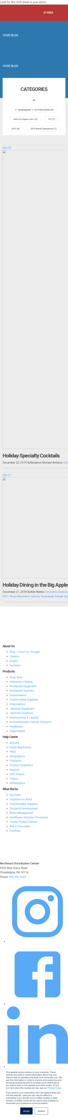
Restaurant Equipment (23, 686)
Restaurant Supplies (22, 690)
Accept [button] (26, 1110)
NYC (5, 596)
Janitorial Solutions (21, 713)
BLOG (14, 35)
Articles (14, 742)
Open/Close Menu (61, 13)
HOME (6, 35)
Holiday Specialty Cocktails (31, 456)
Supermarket (17, 731)
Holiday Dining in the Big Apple (35, 585)
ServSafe (15, 795)
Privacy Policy (54, 1087)
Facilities (15, 665)
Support (14, 769)
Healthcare (16, 726)
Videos (14, 778)
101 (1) (51, 119)
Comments (51, 591)
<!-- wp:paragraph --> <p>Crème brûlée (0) (34, 110)
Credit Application (20, 747)
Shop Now (16, 677)
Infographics (17, 756)
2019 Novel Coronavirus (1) (43, 128)
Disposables (17, 704)
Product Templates (21, 765)
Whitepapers (17, 783)
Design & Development (24, 808)
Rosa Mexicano (19, 596)
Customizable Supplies (24, 699)
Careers (14, 656)
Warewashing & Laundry (24, 717)
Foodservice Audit (21, 799)
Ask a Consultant (20, 826)
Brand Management (21, 813)
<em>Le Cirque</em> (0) (25, 119)
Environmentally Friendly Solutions (30, 722)
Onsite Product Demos (23, 821)
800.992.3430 (17, 877)
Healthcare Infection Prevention (29, 817)
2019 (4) (16, 128)
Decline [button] (41, 1110)
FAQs (13, 751)
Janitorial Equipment (22, 708)
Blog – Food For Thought (25, 652)
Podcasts (15, 760)
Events (14, 661)
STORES (48, 12)
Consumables (18, 695)
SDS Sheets (17, 774)
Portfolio (15, 831)
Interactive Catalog (21, 681)
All (34, 100)
